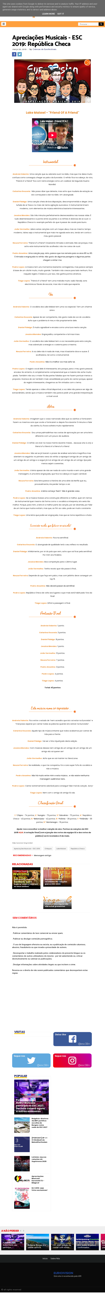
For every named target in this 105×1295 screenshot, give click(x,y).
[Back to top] (98, 1289)
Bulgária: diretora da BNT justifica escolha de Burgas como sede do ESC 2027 (40, 1122)
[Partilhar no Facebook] (14, 54)
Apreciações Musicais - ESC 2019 (27, 849)
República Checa (78, 849)
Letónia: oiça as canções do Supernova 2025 (39, 1159)
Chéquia (48, 849)
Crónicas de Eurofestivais (44, 49)
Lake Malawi (61, 849)
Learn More (48, 14)
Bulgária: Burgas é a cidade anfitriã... (37, 1246)
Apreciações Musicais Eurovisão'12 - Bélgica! (38, 1179)
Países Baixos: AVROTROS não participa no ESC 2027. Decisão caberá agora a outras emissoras (30, 1106)
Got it (60, 14)
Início (45, 1258)
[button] (3, 24)
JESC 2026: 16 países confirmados (86, 1246)
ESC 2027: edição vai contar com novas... (62, 1246)
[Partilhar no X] (19, 54)
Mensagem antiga (42, 855)
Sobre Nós (55, 1258)
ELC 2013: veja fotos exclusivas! (39, 1189)
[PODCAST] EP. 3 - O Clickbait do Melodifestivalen (40, 1140)
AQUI (21, 832)
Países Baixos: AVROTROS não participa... (10, 1245)
